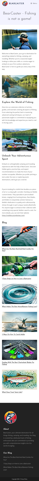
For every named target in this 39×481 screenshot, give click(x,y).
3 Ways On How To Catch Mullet (13, 334)
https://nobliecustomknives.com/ (13, 215)
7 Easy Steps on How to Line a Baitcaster (16, 278)
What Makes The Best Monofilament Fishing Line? (19, 306)
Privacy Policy (23, 479)
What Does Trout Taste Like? (12, 392)
